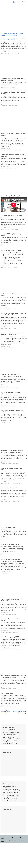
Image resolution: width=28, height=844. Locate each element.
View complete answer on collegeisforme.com (10, 387)
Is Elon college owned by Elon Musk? (11, 732)
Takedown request (6, 51)
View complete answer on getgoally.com (9, 267)
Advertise (3, 840)
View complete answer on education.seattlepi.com (11, 150)
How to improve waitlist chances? (10, 743)
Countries (8, 38)
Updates (2, 841)
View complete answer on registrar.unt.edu (10, 463)
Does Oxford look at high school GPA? (11, 734)
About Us (12, 840)
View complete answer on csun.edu (8, 87)
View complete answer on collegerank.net (9, 229)
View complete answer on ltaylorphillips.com (10, 554)
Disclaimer (17, 840)
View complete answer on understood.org (9, 632)
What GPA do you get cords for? (10, 741)
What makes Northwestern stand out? (11, 738)
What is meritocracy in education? (10, 735)
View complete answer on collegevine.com (10, 53)
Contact (7, 840)
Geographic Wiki (14, 38)
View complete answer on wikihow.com (9, 105)
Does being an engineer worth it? (10, 740)
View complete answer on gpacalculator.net (10, 648)
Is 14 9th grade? (6, 731)
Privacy (22, 840)
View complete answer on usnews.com (9, 168)
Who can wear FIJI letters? (9, 737)
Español (25, 1)
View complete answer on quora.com (8, 245)
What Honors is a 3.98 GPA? (9, 729)
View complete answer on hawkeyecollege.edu (10, 483)
